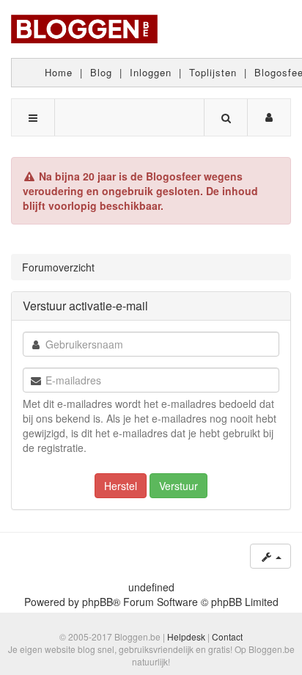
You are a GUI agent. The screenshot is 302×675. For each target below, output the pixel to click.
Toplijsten (213, 72)
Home (59, 72)
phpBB (97, 601)
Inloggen (151, 72)
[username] (36, 344)
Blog (101, 72)
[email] (36, 380)
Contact (227, 636)
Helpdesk (186, 636)
